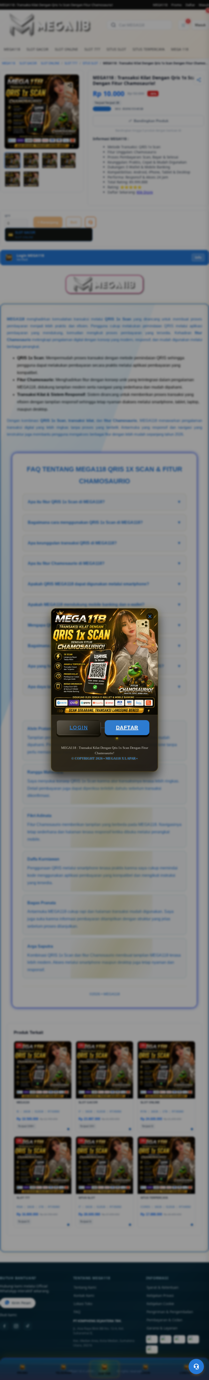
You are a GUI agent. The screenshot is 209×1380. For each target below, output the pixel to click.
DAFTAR (127, 727)
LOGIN (79, 727)
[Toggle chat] (196, 1366)
